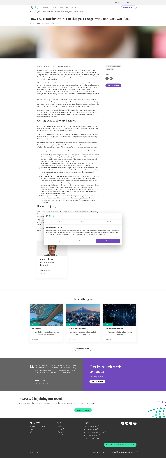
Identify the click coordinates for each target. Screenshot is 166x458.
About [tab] (109, 222)
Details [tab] (83, 222)
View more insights (83, 349)
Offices (74, 7)
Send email (43, 274)
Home (31, 12)
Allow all (107, 241)
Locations (60, 429)
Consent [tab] (57, 222)
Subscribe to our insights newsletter (119, 445)
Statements (96, 452)
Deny (58, 241)
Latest (54, 7)
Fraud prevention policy (91, 435)
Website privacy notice (91, 426)
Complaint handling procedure (128, 452)
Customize (82, 241)
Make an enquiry (128, 7)
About (67, 7)
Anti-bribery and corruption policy (94, 432)
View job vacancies (83, 410)
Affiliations (60, 432)
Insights (37, 12)
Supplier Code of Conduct (92, 438)
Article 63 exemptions (109, 452)
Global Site (60, 426)
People (61, 7)
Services (45, 7)
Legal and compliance (90, 429)
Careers (116, 2)
